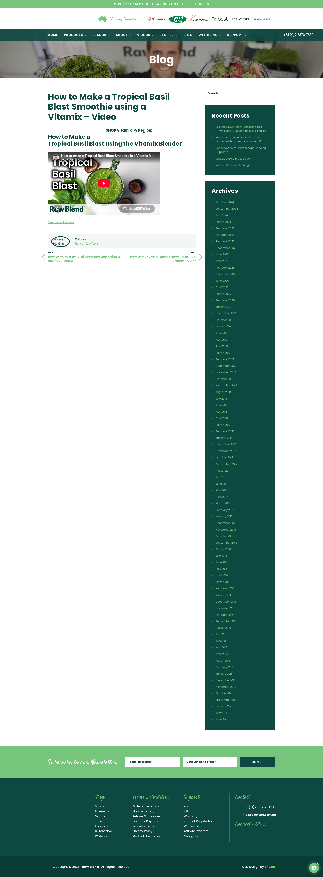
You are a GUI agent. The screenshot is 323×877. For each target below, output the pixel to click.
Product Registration (199, 821)
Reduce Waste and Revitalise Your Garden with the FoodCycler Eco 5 (238, 139)
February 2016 (225, 588)
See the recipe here (61, 222)
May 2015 (221, 647)
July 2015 (221, 634)
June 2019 (222, 333)
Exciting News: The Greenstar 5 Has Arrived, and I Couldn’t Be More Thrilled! (241, 129)
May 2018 (221, 412)
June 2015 (222, 641)
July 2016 (221, 556)
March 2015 (223, 661)
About (188, 806)
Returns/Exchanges (146, 816)
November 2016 (226, 530)
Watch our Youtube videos (244, 833)
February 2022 (225, 241)
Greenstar (102, 811)
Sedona (100, 816)
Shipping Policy (143, 811)
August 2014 (223, 706)
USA (170, 130)
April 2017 (222, 497)
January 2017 (224, 516)
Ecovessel (102, 826)
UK (181, 130)
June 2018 (222, 405)
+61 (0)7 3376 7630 (298, 35)
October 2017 (224, 457)
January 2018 (224, 438)
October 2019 (224, 320)
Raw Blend (68, 18)
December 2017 (226, 444)
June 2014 (222, 719)
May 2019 (221, 340)
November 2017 (226, 451)
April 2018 (222, 418)
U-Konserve (103, 831)
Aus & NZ (159, 130)
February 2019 (225, 359)
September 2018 (226, 385)
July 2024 (222, 215)
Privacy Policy (142, 831)
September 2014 (226, 700)
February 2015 (225, 667)
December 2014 (226, 680)
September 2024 (227, 209)
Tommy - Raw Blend (86, 244)
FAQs (187, 811)
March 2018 (223, 425)
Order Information (146, 806)
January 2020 (224, 307)
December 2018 (226, 366)
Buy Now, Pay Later (146, 821)
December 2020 (226, 274)
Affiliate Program (196, 831)
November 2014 (226, 687)
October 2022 (225, 235)
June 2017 (222, 484)
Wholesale (191, 826)
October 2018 (224, 379)
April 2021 (222, 261)
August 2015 (223, 628)
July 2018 (221, 399)
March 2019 (223, 353)
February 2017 (225, 510)
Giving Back (192, 836)
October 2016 (224, 536)
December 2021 (226, 248)
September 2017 (226, 464)
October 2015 (224, 615)
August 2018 (223, 392)
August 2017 (223, 471)
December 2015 (226, 602)
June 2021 (222, 254)
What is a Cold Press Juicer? (234, 159)
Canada (192, 130)
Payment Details (145, 826)
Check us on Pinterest (265, 833)
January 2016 (224, 595)
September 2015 (226, 621)
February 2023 (225, 228)
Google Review (272, 833)
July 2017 (221, 477)
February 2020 (225, 300)
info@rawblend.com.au (259, 815)
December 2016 (226, 523)
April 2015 (222, 654)
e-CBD (270, 867)
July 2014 (221, 713)
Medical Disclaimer (146, 836)
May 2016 (221, 569)
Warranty (191, 816)
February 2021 (225, 268)
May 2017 (221, 490)
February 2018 (225, 431)
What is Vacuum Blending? (233, 165)
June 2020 (222, 281)
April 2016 (222, 575)
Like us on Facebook (237, 833)
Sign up (257, 762)
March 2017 (223, 503)
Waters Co (102, 836)
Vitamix (100, 806)
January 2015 (224, 674)
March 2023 (223, 222)
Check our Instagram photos (251, 833)
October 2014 (225, 693)
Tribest (100, 821)
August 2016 (223, 549)
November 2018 (226, 372)
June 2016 (222, 562)
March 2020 (223, 294)
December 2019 (226, 313)
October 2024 (225, 202)
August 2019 (223, 326)
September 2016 (226, 543)
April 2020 (222, 287)
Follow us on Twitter (258, 833)
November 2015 (226, 608)
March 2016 (223, 582)
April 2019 (222, 346)
